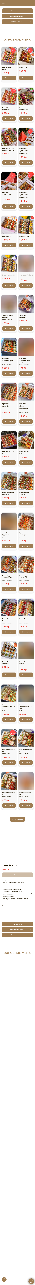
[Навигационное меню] (3, 3)
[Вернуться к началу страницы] (4, 1279)
